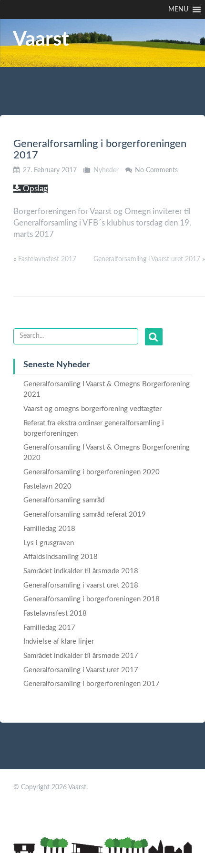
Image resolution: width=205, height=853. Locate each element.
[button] (178, 9)
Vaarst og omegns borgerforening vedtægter (92, 408)
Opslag (34, 189)
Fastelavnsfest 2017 (47, 259)
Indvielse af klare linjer (58, 641)
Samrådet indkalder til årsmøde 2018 (80, 571)
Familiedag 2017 (49, 627)
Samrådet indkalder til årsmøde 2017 (80, 655)
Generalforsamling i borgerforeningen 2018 (91, 599)
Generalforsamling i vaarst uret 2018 (80, 585)
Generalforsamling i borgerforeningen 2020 (91, 472)
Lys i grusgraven (48, 543)
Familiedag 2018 (49, 528)
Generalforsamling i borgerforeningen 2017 (91, 683)
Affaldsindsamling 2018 (60, 556)
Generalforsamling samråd (63, 500)
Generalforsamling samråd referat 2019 (84, 514)
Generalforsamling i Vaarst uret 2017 (146, 259)
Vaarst (41, 39)
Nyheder (106, 170)
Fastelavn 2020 (47, 486)
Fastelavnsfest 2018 (55, 613)
